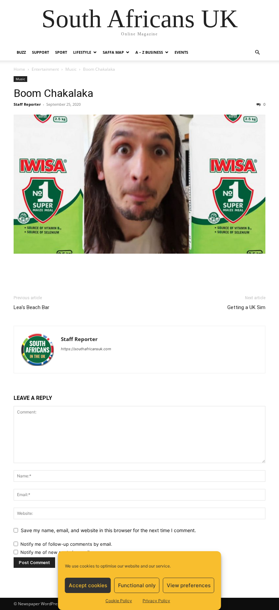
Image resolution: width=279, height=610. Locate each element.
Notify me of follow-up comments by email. (66, 544)
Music (71, 69)
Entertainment (45, 69)
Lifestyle (82, 52)
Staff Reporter (27, 104)
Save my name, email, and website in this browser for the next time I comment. (108, 530)
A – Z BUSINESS (149, 52)
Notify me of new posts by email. (55, 552)
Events (181, 52)
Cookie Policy (118, 600)
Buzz (21, 52)
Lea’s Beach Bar (31, 307)
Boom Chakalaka (53, 93)
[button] (257, 52)
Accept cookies (88, 585)
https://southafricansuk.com (86, 348)
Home (19, 69)
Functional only (137, 585)
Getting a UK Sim (246, 307)
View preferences (189, 585)
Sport (61, 52)
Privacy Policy (156, 600)
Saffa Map (113, 52)
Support (40, 52)
